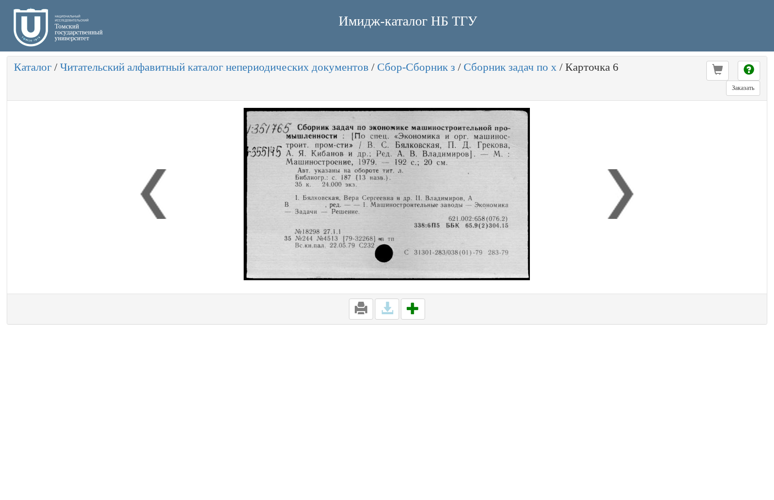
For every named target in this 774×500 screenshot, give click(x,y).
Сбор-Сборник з (416, 67)
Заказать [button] (743, 88)
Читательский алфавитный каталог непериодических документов (214, 67)
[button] (717, 71)
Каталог (33, 67)
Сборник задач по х (510, 67)
